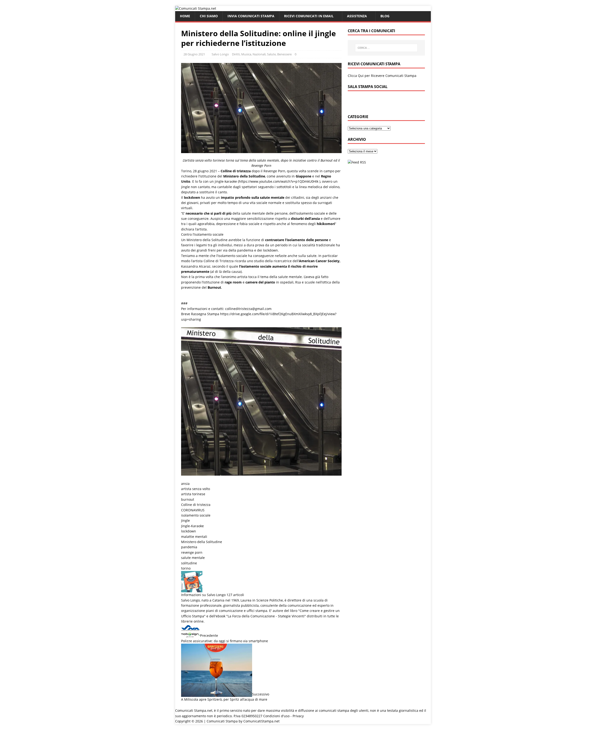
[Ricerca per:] (386, 48)
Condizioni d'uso (276, 716)
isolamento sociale (195, 515)
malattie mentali (194, 536)
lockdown (188, 531)
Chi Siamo (209, 16)
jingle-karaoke (226, 181)
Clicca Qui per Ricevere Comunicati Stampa (382, 75)
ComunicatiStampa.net (261, 721)
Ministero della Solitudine (201, 542)
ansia (185, 483)
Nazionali (259, 54)
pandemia (189, 547)
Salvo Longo (220, 54)
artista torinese (193, 494)
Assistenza (357, 16)
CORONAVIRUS (193, 510)
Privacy (298, 716)
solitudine (189, 563)
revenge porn (191, 552)
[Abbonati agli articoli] (357, 162)
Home (185, 16)
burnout (187, 499)
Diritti (236, 54)
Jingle (185, 520)
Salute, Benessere (279, 54)
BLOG (384, 16)
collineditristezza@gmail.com (248, 308)
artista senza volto (195, 489)
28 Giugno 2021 (194, 54)
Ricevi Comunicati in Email (309, 16)
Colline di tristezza (195, 504)
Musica (246, 54)
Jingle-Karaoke (192, 526)
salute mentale (193, 557)
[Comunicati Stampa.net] (195, 8)
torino (186, 568)
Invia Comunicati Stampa (250, 16)
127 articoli (235, 595)
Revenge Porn (274, 171)
